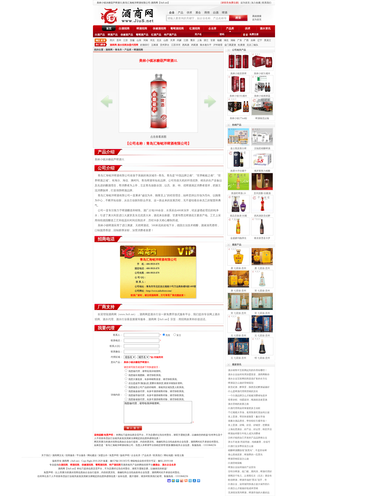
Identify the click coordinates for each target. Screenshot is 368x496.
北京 (159, 40)
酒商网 (109, 49)
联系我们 (266, 2)
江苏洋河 (175, 45)
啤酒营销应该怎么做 (238, 458)
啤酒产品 (113, 34)
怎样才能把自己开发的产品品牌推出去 (247, 437)
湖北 (226, 40)
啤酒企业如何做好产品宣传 (242, 467)
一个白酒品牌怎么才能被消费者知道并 (247, 395)
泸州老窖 (218, 45)
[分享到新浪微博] (181, 480)
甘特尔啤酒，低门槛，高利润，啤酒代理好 (250, 471)
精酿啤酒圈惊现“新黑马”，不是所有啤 (247, 450)
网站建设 (92, 455)
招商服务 (70, 455)
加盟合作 (103, 455)
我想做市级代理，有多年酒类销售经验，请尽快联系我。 (157, 395)
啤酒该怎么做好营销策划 (240, 383)
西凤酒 (185, 45)
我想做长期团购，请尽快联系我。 (145, 375)
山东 (139, 40)
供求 (189, 12)
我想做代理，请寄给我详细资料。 (145, 371)
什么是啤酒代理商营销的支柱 (243, 391)
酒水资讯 (265, 28)
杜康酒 (241, 45)
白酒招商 (124, 28)
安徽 (132, 40)
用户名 (198, 34)
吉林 (253, 40)
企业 (171, 12)
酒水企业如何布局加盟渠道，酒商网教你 (248, 374)
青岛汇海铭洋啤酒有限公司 (167, 143)
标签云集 (179, 455)
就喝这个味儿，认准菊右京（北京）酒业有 (250, 475)
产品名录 (146, 455)
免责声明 (113, 455)
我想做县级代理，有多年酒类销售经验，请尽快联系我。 (157, 391)
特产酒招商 (115, 464)
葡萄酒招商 (177, 28)
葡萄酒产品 (142, 34)
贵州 (119, 40)
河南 (145, 40)
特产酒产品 (170, 34)
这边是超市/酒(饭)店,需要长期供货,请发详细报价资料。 (156, 383)
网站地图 (168, 455)
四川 (112, 40)
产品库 (230, 28)
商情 (207, 12)
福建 (219, 40)
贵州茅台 (164, 45)
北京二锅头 (252, 45)
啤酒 (224, 12)
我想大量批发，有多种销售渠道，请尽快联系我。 (153, 379)
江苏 (125, 40)
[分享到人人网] (194, 480)
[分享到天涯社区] (190, 480)
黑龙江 (267, 40)
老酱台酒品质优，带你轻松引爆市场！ (247, 421)
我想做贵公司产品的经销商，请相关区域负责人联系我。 (157, 387)
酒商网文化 (58, 455)
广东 (239, 40)
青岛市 (118, 49)
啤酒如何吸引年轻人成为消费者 (244, 433)
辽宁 (259, 40)
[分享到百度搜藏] (169, 480)
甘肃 (212, 40)
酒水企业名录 (169, 464)
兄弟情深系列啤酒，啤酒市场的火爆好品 (248, 492)
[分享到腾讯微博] (177, 480)
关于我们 (46, 455)
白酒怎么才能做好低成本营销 (243, 488)
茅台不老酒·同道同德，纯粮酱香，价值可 (249, 442)
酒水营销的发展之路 (238, 404)
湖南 (233, 40)
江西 (186, 40)
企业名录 (135, 455)
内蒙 (179, 40)
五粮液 (154, 45)
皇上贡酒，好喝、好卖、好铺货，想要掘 (248, 425)
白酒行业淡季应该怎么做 (240, 446)
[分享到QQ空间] (173, 480)
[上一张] (106, 101)
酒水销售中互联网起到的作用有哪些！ (247, 370)
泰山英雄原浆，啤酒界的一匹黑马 (245, 454)
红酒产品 (156, 34)
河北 (152, 40)
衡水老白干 (205, 45)
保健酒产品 (127, 34)
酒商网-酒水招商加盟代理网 (124, 45)
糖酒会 (156, 464)
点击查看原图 (158, 136)
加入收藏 (255, 2)
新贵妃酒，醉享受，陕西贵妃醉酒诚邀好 (248, 387)
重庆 (192, 40)
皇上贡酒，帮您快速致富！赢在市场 (246, 416)
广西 (246, 40)
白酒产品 (100, 34)
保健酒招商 (159, 28)
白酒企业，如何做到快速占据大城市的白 (248, 484)
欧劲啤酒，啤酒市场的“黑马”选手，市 (247, 480)
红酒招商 (194, 28)
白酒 (216, 12)
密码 (222, 34)
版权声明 (124, 455)
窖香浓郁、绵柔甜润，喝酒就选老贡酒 (247, 399)
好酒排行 (144, 45)
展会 (198, 12)
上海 (199, 40)
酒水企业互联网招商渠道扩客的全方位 (247, 378)
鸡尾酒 (194, 45)
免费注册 (254, 34)
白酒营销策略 (235, 463)
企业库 (212, 28)
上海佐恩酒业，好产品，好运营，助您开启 (250, 429)
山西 (165, 40)
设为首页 (245, 2)
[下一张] (210, 101)
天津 (172, 40)
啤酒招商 (141, 28)
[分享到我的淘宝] (186, 480)
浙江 (206, 40)
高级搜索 (256, 16)
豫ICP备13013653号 (120, 461)
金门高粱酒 (230, 45)
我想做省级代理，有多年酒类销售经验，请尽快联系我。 (157, 399)
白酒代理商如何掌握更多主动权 (244, 408)
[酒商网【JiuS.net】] (126, 23)
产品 (180, 12)
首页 (109, 28)
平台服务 (81, 455)
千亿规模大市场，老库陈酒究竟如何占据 (248, 412)
